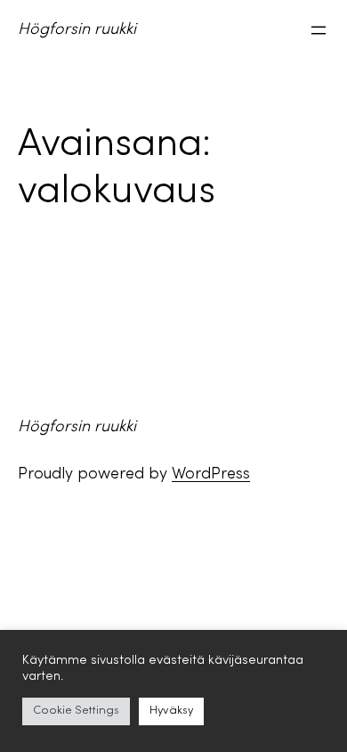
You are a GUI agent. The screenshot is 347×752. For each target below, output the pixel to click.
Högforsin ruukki (77, 29)
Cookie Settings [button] (76, 711)
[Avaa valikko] (318, 30)
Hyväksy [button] (171, 711)
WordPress (211, 474)
